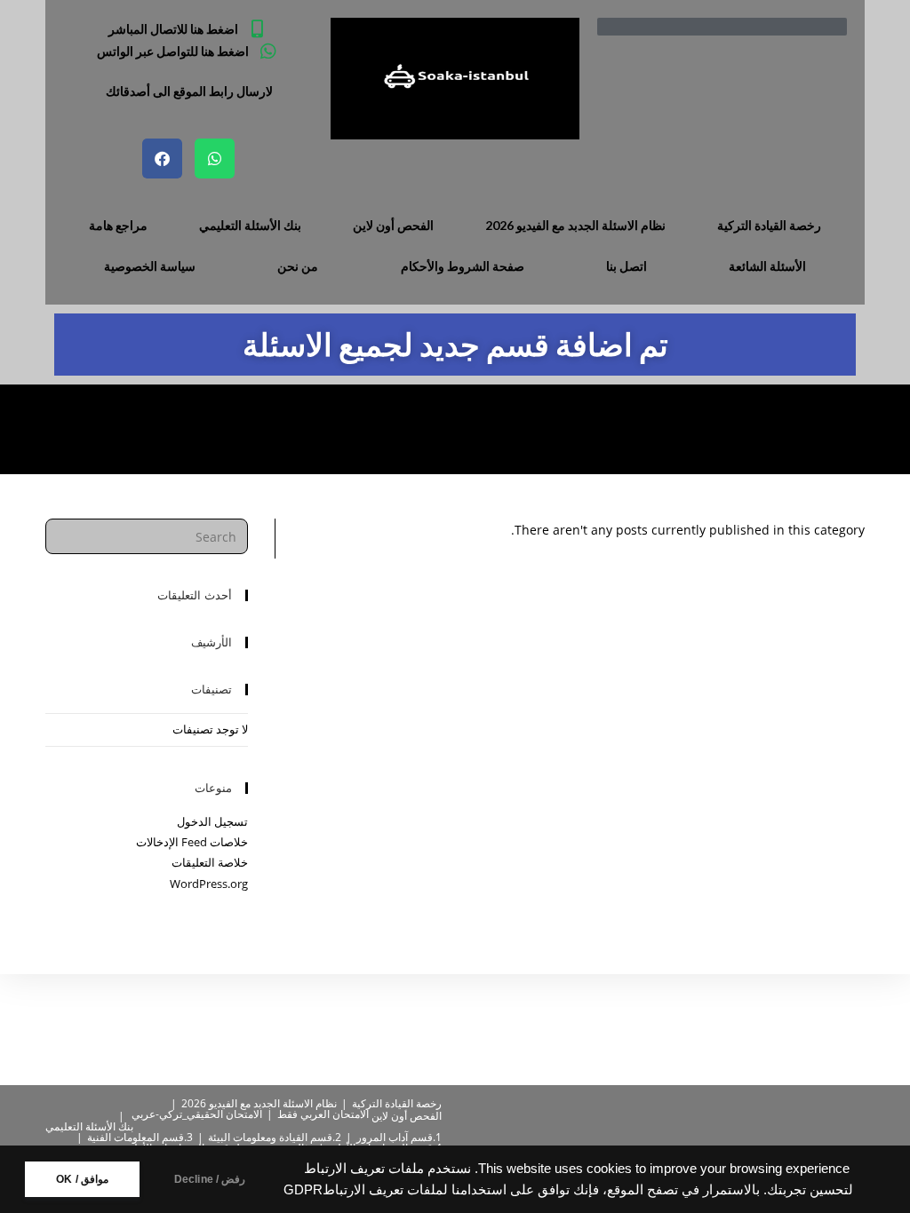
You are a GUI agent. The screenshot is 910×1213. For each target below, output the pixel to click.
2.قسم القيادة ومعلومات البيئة (274, 1137)
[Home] (122, 429)
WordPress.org (209, 884)
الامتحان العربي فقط (323, 1114)
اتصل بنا (626, 266)
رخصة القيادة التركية (769, 225)
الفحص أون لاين (393, 225)
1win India (72, 429)
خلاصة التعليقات (210, 862)
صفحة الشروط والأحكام (462, 266)
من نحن (297, 266)
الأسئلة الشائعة (767, 266)
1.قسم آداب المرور (399, 1137)
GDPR (303, 1190)
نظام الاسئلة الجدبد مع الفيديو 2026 (575, 225)
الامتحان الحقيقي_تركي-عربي (197, 1114)
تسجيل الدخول (212, 821)
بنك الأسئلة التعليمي (250, 225)
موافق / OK (82, 1179)
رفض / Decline (210, 1179)
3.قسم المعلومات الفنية (140, 1137)
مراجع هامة (118, 225)
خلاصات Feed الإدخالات (192, 842)
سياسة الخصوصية (150, 266)
